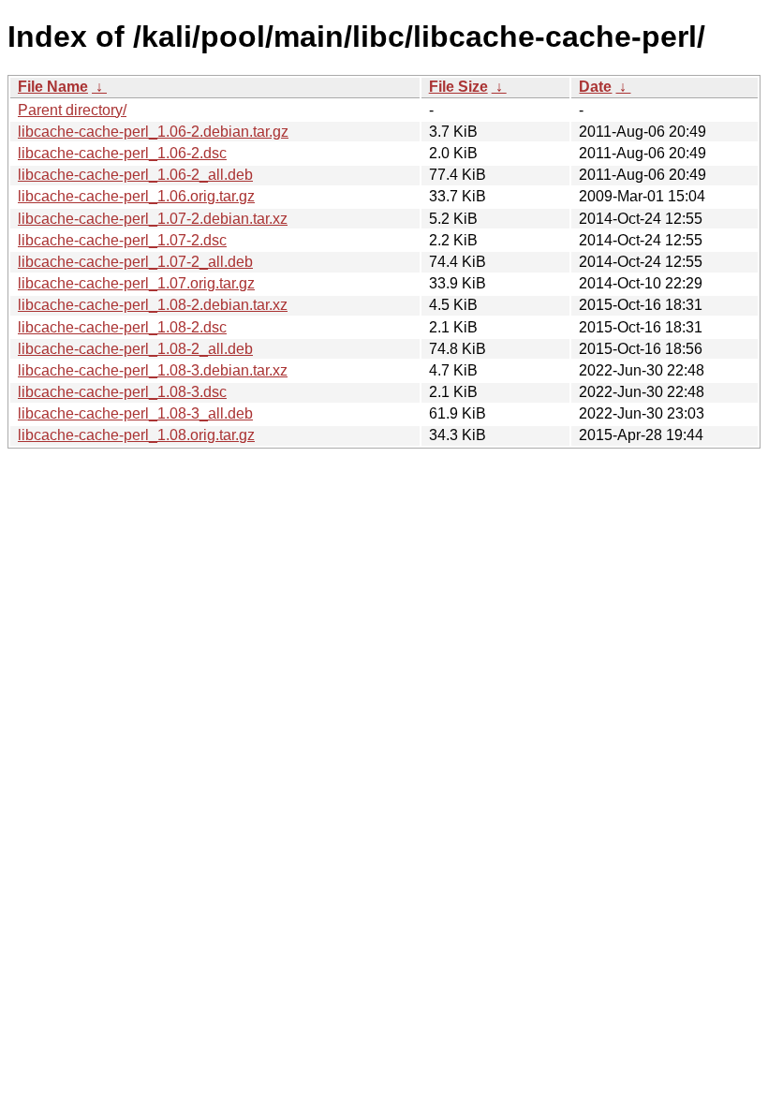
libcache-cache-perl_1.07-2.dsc (122, 240)
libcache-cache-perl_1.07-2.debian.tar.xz (153, 219)
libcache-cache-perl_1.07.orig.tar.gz (136, 283)
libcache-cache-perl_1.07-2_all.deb (135, 262)
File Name (53, 87)
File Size (458, 87)
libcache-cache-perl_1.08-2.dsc (122, 327)
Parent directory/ (72, 110)
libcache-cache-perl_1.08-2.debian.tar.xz (153, 305)
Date (595, 87)
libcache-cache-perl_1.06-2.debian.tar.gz (153, 132)
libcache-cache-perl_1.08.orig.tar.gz (136, 435)
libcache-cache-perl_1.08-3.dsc (122, 392)
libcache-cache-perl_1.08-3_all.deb (135, 413)
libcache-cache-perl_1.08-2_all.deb (135, 349)
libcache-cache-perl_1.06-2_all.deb (135, 175)
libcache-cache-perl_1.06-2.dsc (122, 153)
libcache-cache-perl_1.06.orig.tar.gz (136, 196)
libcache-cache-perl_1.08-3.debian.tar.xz (153, 370)
